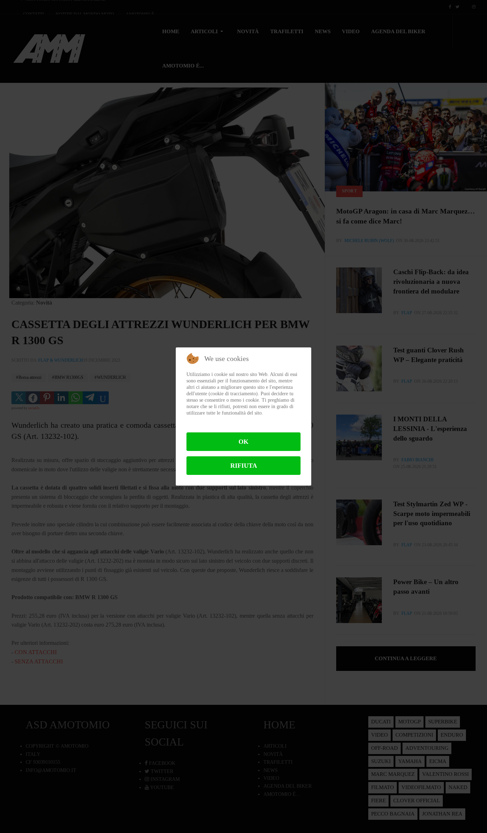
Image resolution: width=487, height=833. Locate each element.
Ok (243, 441)
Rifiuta (243, 465)
